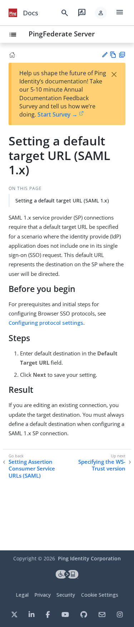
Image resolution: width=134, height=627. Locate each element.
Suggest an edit (104, 54)
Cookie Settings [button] (99, 594)
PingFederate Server (62, 33)
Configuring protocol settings (46, 322)
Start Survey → (58, 114)
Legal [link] (22, 594)
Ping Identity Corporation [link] (89, 558)
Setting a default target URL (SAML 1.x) (62, 200)
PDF (122, 54)
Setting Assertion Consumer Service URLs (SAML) (32, 468)
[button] (101, 12)
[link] (13, 13)
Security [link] (65, 594)
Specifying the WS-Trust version (101, 465)
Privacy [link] (42, 594)
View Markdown (113, 54)
